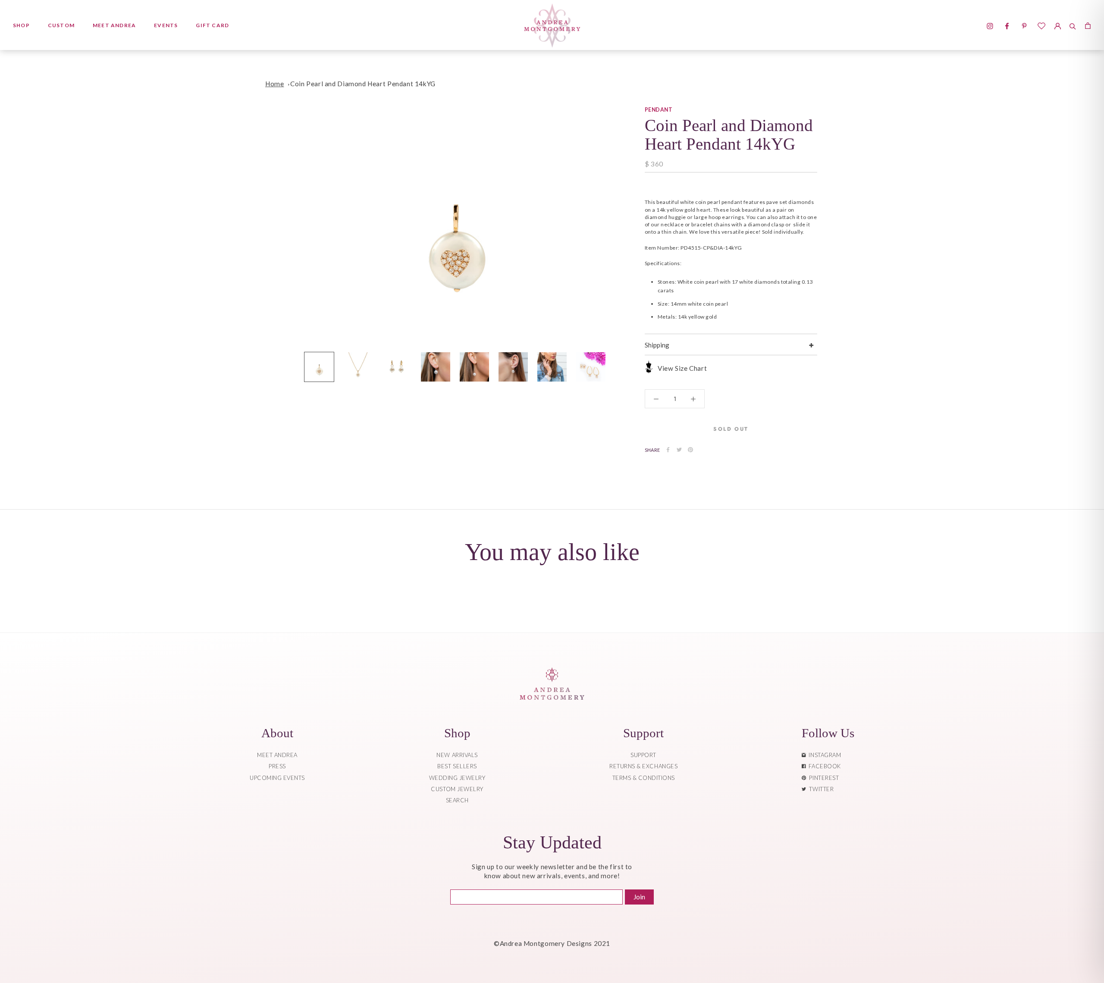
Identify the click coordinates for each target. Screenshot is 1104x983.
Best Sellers (457, 766)
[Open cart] (1088, 25)
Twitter (820, 789)
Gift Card (212, 25)
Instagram (823, 754)
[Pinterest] (690, 449)
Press (277, 766)
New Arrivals (456, 754)
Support (643, 754)
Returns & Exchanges (643, 766)
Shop (21, 25)
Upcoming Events (277, 777)
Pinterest (822, 777)
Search (457, 800)
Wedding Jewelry (457, 777)
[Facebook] (668, 449)
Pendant (658, 109)
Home (274, 84)
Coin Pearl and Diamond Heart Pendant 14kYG (363, 84)
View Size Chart (682, 368)
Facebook (823, 766)
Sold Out (730, 429)
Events (166, 25)
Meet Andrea (114, 25)
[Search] (1073, 25)
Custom (61, 25)
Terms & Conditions (643, 777)
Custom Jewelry (457, 789)
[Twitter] (679, 449)
